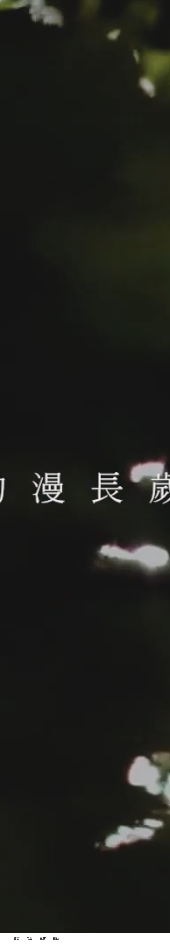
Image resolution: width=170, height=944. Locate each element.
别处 (56, 938)
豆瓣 (43, 938)
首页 (16, 938)
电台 (30, 938)
